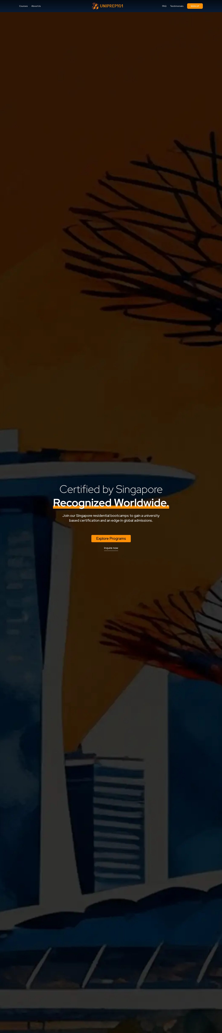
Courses (23, 6)
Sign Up (195, 6)
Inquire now (111, 548)
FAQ (164, 6)
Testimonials (176, 6)
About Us (36, 6)
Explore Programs (111, 538)
